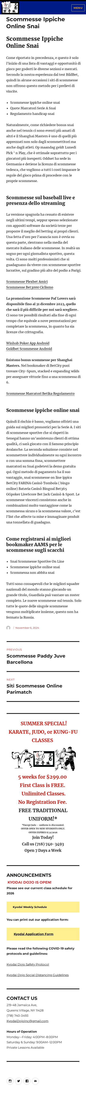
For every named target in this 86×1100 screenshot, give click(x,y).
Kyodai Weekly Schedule (30, 907)
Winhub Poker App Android (27, 343)
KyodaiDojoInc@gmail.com (27, 1021)
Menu (78, 7)
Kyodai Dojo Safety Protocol (28, 964)
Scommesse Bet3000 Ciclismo (29, 287)
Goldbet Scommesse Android (29, 349)
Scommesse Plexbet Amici (27, 282)
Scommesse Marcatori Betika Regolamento (40, 394)
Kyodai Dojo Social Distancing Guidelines (38, 975)
